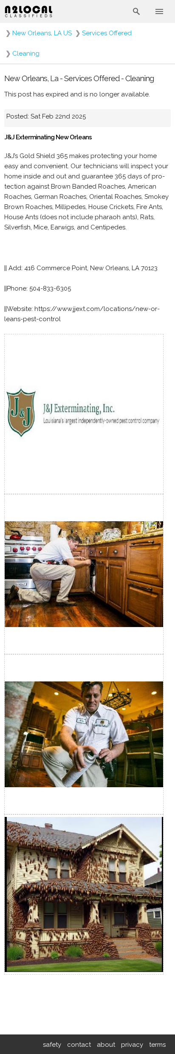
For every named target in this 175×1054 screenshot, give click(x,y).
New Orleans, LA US (42, 33)
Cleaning (26, 53)
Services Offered (107, 33)
